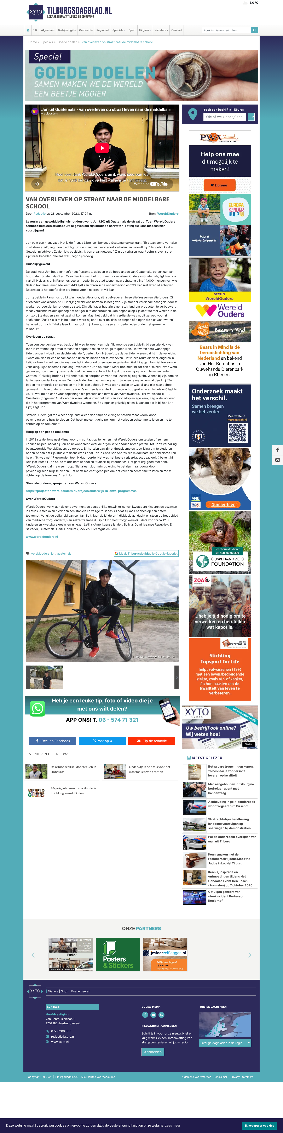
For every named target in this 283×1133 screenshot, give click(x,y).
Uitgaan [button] (144, 30)
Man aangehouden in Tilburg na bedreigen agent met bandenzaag (231, 788)
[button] (28, 677)
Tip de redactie (155, 741)
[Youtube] (154, 1015)
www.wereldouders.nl (42, 536)
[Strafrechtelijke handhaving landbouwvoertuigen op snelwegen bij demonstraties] (195, 825)
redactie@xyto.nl (62, 1036)
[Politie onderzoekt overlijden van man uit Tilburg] (195, 842)
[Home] (28, 30)
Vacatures (161, 30)
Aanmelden (153, 1052)
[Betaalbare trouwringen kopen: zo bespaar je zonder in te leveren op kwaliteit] (195, 772)
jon (53, 553)
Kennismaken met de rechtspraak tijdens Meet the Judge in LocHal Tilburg (229, 859)
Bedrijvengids (67, 30)
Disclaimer (220, 1076)
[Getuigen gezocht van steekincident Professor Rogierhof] (195, 897)
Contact (176, 30)
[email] (277, 460)
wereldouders (40, 553)
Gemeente (86, 30)
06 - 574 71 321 (119, 720)
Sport (132, 30)
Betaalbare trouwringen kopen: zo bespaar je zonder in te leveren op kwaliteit (231, 771)
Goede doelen (67, 42)
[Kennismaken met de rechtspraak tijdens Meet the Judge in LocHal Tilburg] (195, 860)
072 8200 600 (61, 1031)
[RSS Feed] (162, 1015)
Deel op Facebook (55, 741)
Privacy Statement (242, 1076)
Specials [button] (117, 30)
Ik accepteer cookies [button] (259, 1125)
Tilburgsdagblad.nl (79, 10)
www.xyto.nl (60, 1041)
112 (35, 30)
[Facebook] (146, 1015)
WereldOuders (168, 213)
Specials (47, 42)
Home (32, 42)
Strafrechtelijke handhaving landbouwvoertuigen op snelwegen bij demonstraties (229, 823)
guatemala (64, 553)
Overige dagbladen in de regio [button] (221, 1043)
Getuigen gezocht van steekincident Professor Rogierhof (226, 896)
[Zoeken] (255, 30)
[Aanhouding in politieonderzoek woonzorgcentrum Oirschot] (195, 807)
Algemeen (47, 30)
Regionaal (103, 30)
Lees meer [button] (172, 1125)
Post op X (104, 741)
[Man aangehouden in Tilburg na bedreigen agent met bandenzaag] (195, 790)
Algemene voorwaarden (196, 1076)
